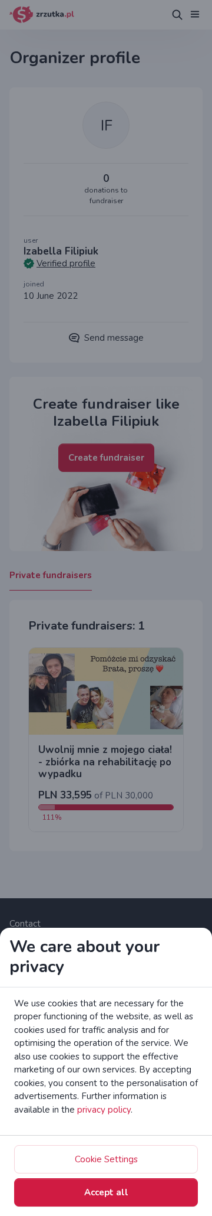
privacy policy (104, 1110)
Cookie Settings (106, 1159)
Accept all (106, 1192)
